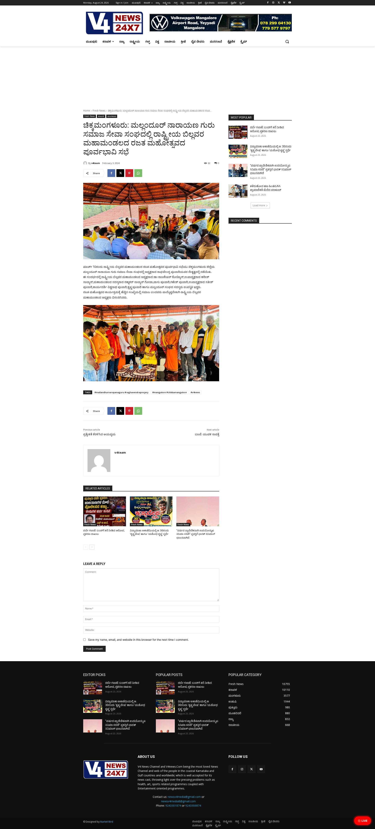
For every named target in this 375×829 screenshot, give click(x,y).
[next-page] (91, 547)
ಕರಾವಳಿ (101, 116)
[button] (287, 41)
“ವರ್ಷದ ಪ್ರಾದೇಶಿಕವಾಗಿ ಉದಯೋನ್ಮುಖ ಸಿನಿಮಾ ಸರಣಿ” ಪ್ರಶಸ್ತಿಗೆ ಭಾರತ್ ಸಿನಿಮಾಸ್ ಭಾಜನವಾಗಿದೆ (195, 534)
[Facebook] (268, 3)
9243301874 (173, 805)
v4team (95, 163)
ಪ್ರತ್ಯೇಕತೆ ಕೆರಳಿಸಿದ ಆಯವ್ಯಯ (99, 434)
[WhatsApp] (138, 173)
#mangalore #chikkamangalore (169, 392)
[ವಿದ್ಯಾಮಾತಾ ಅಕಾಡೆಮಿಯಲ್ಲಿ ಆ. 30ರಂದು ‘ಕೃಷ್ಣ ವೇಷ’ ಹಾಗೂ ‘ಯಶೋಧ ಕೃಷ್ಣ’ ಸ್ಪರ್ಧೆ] (151, 511)
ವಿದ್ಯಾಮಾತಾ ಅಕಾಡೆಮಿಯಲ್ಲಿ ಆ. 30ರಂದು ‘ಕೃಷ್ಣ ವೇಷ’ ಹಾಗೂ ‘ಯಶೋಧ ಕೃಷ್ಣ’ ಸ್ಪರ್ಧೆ (125, 705)
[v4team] (85, 163)
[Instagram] (273, 3)
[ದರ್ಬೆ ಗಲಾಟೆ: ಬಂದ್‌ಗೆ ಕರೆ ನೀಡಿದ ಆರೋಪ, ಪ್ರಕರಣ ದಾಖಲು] (104, 511)
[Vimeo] (284, 3)
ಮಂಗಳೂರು (111, 116)
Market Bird (106, 821)
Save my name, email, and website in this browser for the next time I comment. (138, 639)
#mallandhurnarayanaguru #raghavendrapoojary (121, 392)
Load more (259, 205)
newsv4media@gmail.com (184, 797)
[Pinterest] (129, 173)
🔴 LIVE (363, 820)
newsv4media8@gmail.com (178, 801)
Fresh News (99, 110)
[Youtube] (289, 3)
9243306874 (193, 805)
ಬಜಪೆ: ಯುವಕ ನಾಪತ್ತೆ (207, 434)
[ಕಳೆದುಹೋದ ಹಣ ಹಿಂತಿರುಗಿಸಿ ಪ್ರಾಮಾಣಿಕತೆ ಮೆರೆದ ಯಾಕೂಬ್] (238, 191)
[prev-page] (85, 547)
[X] (279, 3)
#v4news (195, 392)
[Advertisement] (187, 75)
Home (86, 110)
